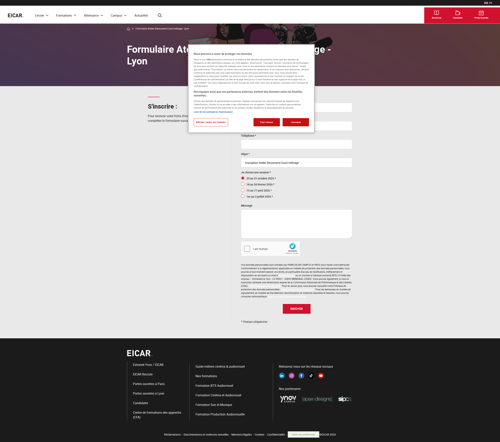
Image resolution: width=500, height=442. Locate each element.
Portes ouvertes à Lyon (148, 393)
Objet (244, 154)
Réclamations (172, 434)
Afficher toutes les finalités (211, 122)
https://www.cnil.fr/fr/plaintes (265, 285)
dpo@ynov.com (287, 275)
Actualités (141, 15)
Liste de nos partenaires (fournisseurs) (213, 111)
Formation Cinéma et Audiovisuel (218, 395)
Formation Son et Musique (214, 405)
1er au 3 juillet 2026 (258, 196)
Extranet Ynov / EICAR (148, 365)
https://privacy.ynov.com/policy (297, 289)
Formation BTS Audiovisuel (214, 385)
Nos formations (206, 376)
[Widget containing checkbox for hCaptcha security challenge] (270, 248)
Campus (116, 15)
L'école (39, 15)
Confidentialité (276, 434)
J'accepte (296, 122)
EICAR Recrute (143, 374)
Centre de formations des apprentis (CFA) (157, 414)
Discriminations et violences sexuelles (206, 434)
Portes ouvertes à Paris (149, 384)
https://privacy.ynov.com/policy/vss (287, 296)
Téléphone (247, 135)
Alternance (91, 15)
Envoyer (296, 309)
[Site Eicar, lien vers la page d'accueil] (15, 15)
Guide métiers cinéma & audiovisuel (220, 366)
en (488, 2)
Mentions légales (241, 434)
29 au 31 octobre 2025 (260, 178)
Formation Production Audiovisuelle (220, 414)
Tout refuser (266, 122)
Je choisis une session (255, 172)
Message (246, 205)
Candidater (140, 403)
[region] (251, 88)
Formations (64, 15)
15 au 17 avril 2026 (258, 190)
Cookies (259, 434)
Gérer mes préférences (303, 434)
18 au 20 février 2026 (259, 184)
